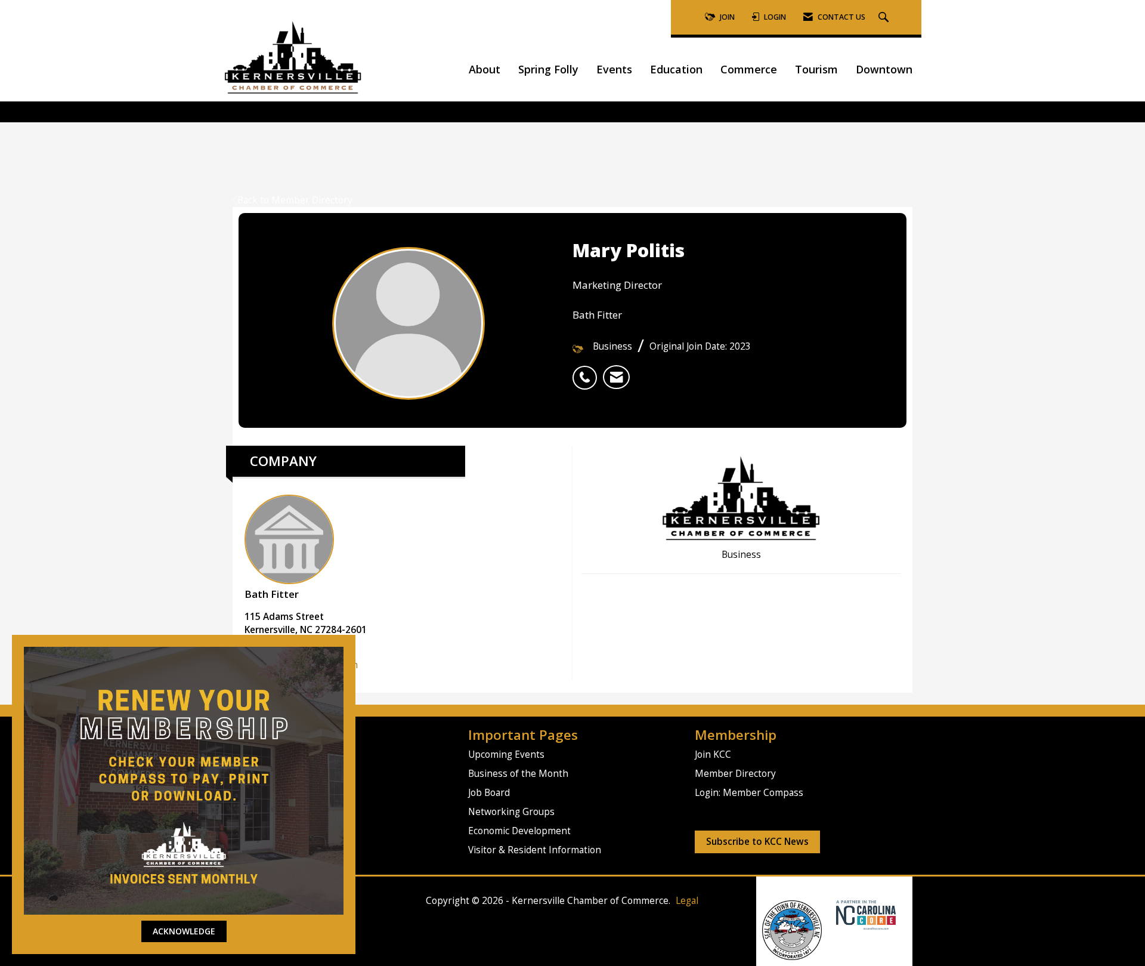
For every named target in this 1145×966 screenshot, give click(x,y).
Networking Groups (511, 811)
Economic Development (519, 831)
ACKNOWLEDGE (184, 931)
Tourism (816, 69)
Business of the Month (518, 773)
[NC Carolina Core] (864, 914)
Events (614, 69)
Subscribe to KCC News (757, 841)
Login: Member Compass (749, 792)
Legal (687, 900)
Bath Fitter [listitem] (272, 594)
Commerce (748, 69)
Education (676, 69)
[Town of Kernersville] (831, 914)
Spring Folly (548, 69)
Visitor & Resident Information (534, 850)
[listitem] (587, 371)
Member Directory (735, 773)
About (484, 69)
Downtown (884, 69)
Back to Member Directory (294, 200)
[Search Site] (885, 17)
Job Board (489, 792)
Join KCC (713, 754)
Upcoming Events (506, 754)
